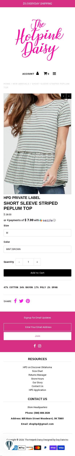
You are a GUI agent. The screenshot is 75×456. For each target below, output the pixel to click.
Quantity (9, 262)
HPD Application (37, 390)
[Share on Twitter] (21, 301)
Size (6, 225)
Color (7, 242)
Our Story (37, 382)
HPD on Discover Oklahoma (37, 367)
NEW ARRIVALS (21, 84)
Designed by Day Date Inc (55, 440)
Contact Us (37, 386)
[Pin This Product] (28, 301)
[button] (37, 220)
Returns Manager (37, 375)
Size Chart (37, 371)
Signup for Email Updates (37, 317)
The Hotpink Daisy (34, 440)
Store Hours (37, 378)
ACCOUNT (28, 73)
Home (7, 84)
